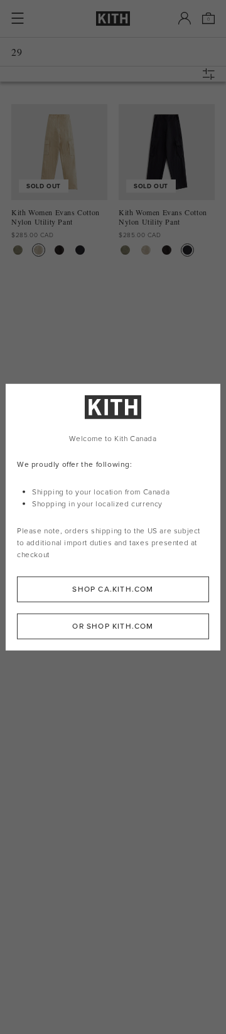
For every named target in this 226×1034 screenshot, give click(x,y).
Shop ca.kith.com (112, 588)
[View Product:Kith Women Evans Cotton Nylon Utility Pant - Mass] (80, 250)
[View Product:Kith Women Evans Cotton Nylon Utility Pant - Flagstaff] (18, 250)
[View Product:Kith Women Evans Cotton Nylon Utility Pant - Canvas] (38, 250)
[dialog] (113, 517)
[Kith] (113, 18)
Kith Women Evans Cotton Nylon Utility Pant (55, 217)
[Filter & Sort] (211, 74)
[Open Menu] (17, 18)
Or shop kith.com (112, 625)
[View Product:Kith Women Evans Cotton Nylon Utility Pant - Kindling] (59, 250)
